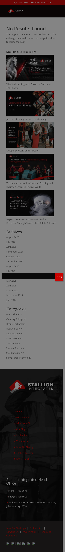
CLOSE (59, 277)
